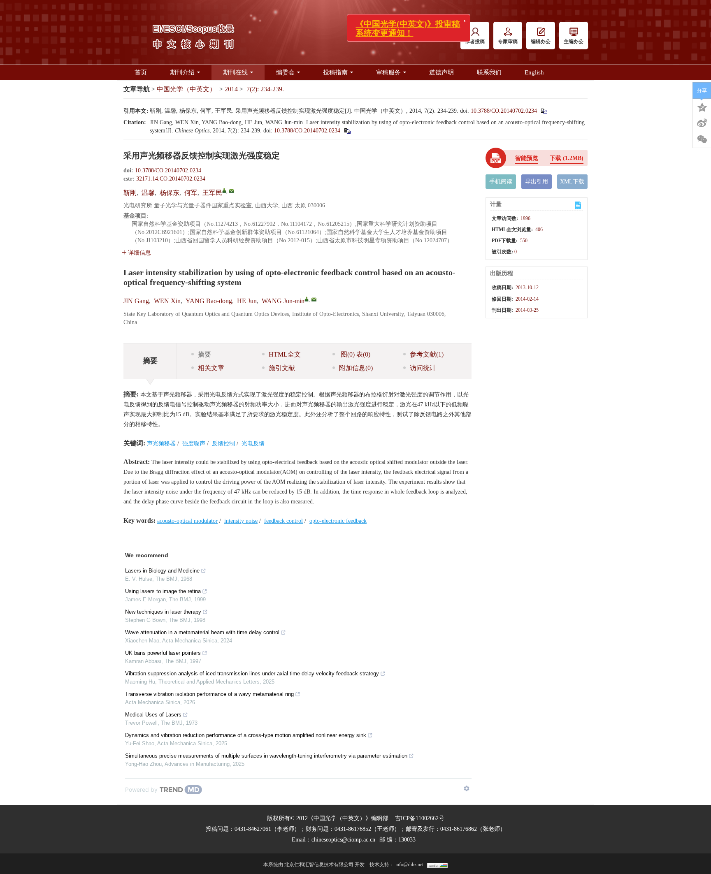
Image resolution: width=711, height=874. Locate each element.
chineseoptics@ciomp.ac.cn (343, 840)
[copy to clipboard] (347, 131)
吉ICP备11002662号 (419, 818)
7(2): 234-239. (265, 89)
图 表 (354, 354)
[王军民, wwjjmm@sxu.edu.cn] (224, 190)
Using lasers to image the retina (163, 591)
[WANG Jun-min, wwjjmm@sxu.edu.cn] (306, 299)
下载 (566, 158)
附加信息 (356, 367)
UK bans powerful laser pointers (163, 653)
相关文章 (211, 367)
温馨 (148, 192)
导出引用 (536, 182)
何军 (191, 192)
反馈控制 (223, 443)
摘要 (204, 354)
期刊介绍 (182, 72)
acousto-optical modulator (187, 521)
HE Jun (247, 300)
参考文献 (427, 354)
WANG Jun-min (283, 300)
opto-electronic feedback (338, 521)
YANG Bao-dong (209, 300)
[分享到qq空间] (702, 106)
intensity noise (241, 521)
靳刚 (130, 192)
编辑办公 (541, 41)
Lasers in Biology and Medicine (162, 571)
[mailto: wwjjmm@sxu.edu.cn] (314, 299)
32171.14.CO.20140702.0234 (170, 179)
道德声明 (441, 72)
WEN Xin (167, 300)
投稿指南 (335, 72)
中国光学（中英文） (186, 89)
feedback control (283, 521)
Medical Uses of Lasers (153, 715)
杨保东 (169, 192)
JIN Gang (136, 300)
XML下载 (572, 182)
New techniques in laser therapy (163, 612)
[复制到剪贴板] (544, 111)
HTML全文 (285, 354)
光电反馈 (253, 443)
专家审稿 (508, 41)
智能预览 (526, 158)
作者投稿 (475, 41)
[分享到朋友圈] (702, 139)
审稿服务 (388, 72)
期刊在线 (235, 72)
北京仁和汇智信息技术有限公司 (318, 864)
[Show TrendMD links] (466, 788)
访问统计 (423, 367)
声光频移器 (161, 443)
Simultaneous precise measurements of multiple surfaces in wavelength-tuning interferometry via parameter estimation (266, 756)
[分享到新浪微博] (702, 123)
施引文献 (282, 367)
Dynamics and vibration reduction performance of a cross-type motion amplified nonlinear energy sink (245, 735)
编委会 (285, 72)
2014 (231, 89)
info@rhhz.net (409, 864)
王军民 (212, 192)
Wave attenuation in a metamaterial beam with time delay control (202, 632)
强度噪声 (193, 443)
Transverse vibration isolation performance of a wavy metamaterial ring (209, 694)
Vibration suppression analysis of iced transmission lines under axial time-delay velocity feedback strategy (252, 673)
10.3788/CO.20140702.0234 (504, 111)
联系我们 (489, 72)
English (534, 72)
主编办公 (573, 41)
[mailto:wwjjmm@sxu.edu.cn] (232, 191)
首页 (141, 72)
